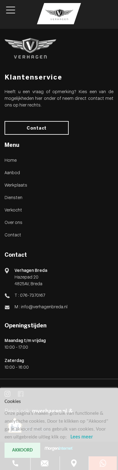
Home (11, 160)
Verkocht (13, 210)
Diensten (13, 198)
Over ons (13, 223)
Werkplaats (16, 185)
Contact (37, 128)
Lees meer (81, 437)
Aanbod (12, 173)
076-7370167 (32, 295)
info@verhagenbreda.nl (44, 307)
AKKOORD (22, 450)
